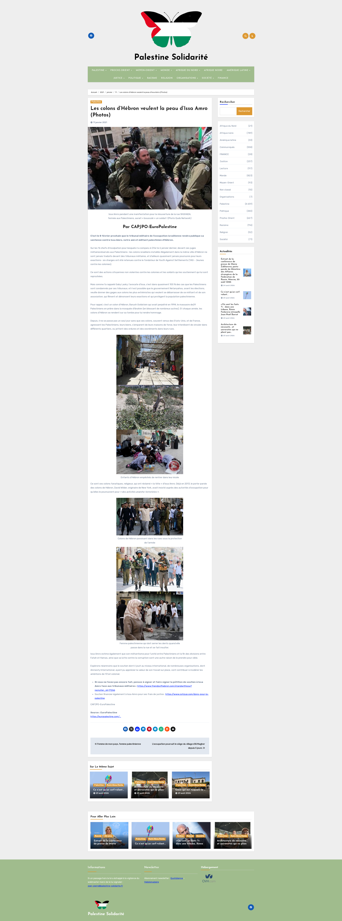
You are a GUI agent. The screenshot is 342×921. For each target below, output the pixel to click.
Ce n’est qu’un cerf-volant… (108, 790)
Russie (98, 836)
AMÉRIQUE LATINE (238, 70)
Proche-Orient (227, 218)
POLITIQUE (135, 78)
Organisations (227, 197)
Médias (180, 836)
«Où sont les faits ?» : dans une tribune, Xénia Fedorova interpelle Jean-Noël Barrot (230, 309)
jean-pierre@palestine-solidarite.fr (105, 885)
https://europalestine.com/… (105, 716)
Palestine (96, 102)
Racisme (224, 225)
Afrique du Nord (228, 126)
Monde (223, 175)
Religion (224, 232)
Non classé (225, 189)
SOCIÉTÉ (207, 78)
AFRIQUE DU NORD (187, 70)
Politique (224, 211)
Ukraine (108, 836)
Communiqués (227, 147)
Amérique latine (228, 140)
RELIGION (167, 78)
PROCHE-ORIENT (120, 70)
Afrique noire (227, 133)
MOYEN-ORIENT (145, 70)
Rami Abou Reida (115, 785)
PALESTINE (98, 70)
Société (224, 239)
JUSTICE (118, 78)
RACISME (152, 78)
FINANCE (223, 78)
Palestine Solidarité (171, 58)
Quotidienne (176, 878)
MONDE (166, 70)
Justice (224, 161)
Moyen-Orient (227, 182)
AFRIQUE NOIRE (213, 70)
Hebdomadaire (151, 882)
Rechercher (227, 102)
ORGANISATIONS (187, 78)
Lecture (224, 168)
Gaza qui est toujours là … (190, 790)
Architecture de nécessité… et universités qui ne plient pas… (149, 790)
